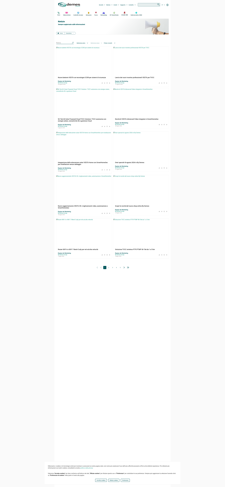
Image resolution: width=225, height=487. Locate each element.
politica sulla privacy (86, 468)
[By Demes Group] (69, 5)
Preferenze (125, 480)
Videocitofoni (67, 15)
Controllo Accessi (78, 15)
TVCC (58, 15)
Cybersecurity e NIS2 (136, 15)
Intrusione (88, 15)
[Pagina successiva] (124, 267)
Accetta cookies (101, 480)
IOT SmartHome (114, 15)
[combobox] (149, 4)
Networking (104, 15)
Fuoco (96, 15)
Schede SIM (124, 15)
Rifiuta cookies (114, 480)
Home (61, 33)
